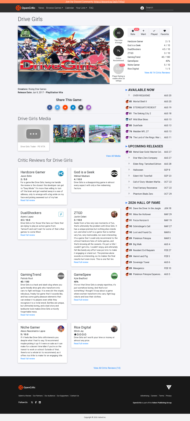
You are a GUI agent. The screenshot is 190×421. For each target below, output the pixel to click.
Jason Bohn (26, 176)
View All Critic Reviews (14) (107, 368)
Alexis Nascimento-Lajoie (33, 331)
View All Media (113, 155)
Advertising (144, 396)
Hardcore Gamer (33, 172)
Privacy (169, 396)
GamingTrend (31, 274)
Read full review (28, 200)
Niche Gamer (30, 327)
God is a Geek (84, 172)
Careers (154, 396)
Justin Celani (80, 216)
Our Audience (50, 396)
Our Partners (38, 396)
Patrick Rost (27, 278)
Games (53, 7)
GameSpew (82, 274)
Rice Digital (82, 327)
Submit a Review (24, 396)
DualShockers (31, 213)
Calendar (69, 7)
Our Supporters (63, 396)
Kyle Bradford (80, 278)
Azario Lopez (27, 216)
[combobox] (159, 7)
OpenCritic (137, 403)
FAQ (91, 7)
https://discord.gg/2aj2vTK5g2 (109, 1)
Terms (161, 396)
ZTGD (78, 213)
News (41, 7)
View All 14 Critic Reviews (157, 72)
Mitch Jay (79, 331)
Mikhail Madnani (82, 176)
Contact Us (74, 396)
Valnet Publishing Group (162, 403)
